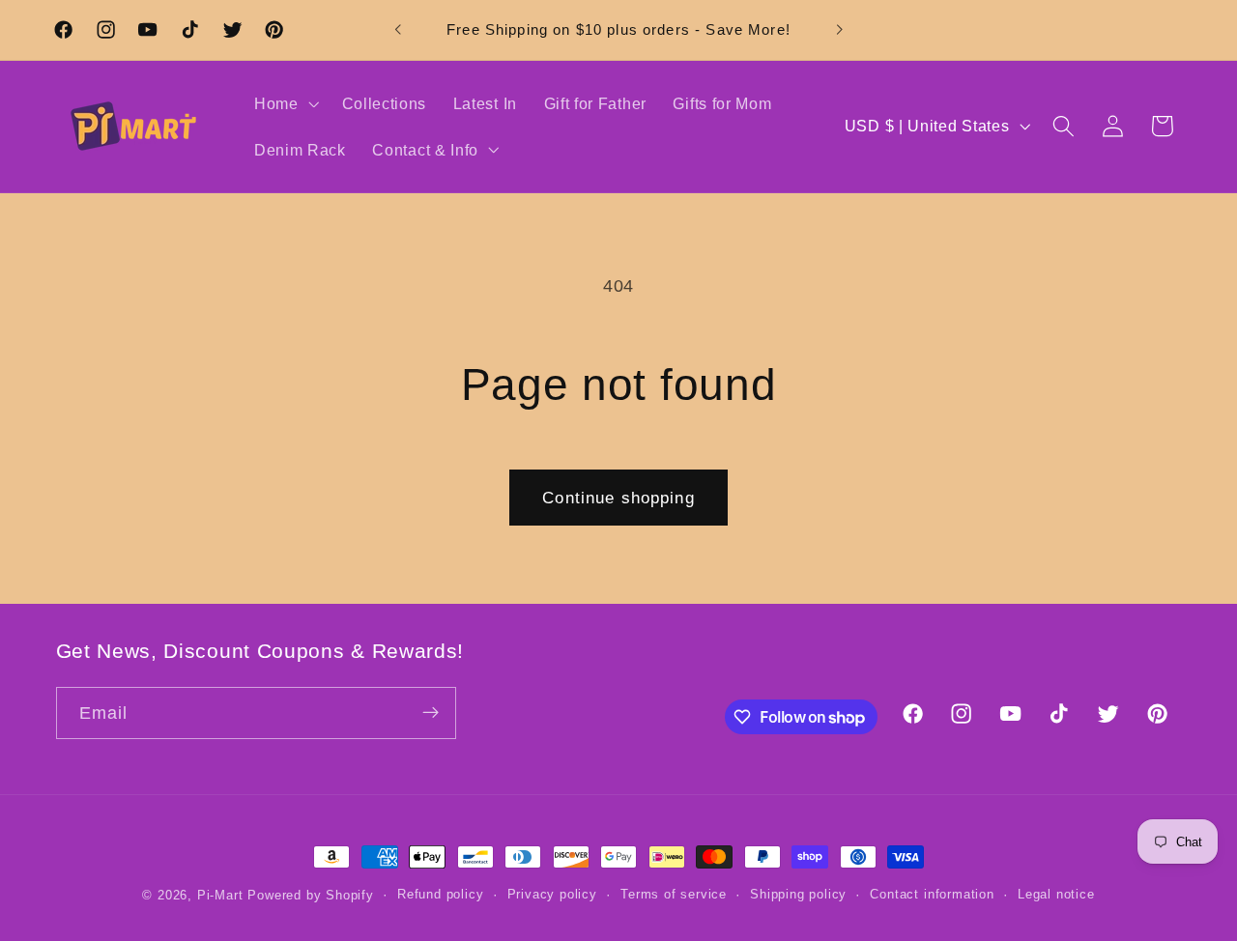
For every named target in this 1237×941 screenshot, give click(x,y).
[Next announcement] (839, 30)
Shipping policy (798, 895)
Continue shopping (618, 497)
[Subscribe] (430, 713)
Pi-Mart (220, 895)
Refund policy (440, 895)
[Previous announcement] (398, 30)
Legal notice (1056, 895)
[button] (285, 103)
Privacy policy (552, 895)
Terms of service (673, 895)
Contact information (931, 895)
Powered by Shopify (310, 895)
